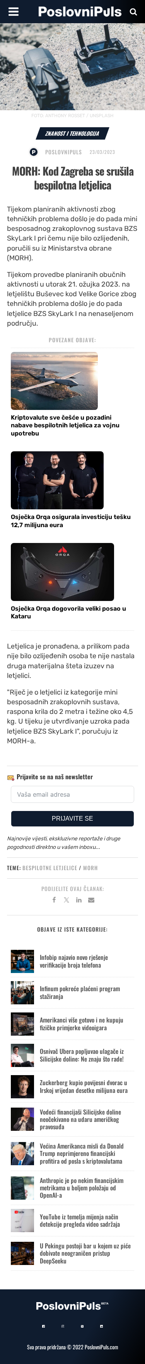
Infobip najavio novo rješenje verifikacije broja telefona (74, 961)
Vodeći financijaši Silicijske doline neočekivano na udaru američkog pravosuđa (80, 1119)
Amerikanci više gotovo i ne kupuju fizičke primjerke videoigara (81, 1023)
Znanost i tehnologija (72, 133)
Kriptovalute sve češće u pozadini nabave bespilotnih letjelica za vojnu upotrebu (65, 425)
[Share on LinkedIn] (79, 901)
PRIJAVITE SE (72, 818)
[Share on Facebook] (54, 901)
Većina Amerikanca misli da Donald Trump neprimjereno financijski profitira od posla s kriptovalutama (82, 1153)
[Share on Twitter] (66, 901)
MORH (90, 868)
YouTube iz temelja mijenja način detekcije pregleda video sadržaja (80, 1220)
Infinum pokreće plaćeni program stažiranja (80, 992)
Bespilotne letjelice (49, 868)
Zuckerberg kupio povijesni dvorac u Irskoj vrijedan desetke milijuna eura (84, 1086)
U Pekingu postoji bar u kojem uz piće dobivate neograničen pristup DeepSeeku (85, 1253)
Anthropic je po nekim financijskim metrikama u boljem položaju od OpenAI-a (81, 1188)
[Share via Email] (91, 901)
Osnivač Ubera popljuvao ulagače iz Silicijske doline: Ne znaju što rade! (82, 1054)
